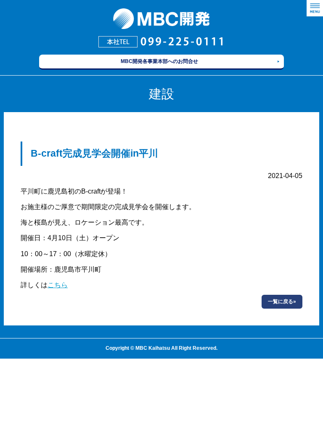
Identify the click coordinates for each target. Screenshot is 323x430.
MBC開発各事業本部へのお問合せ (159, 61)
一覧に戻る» (282, 301)
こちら (58, 284)
